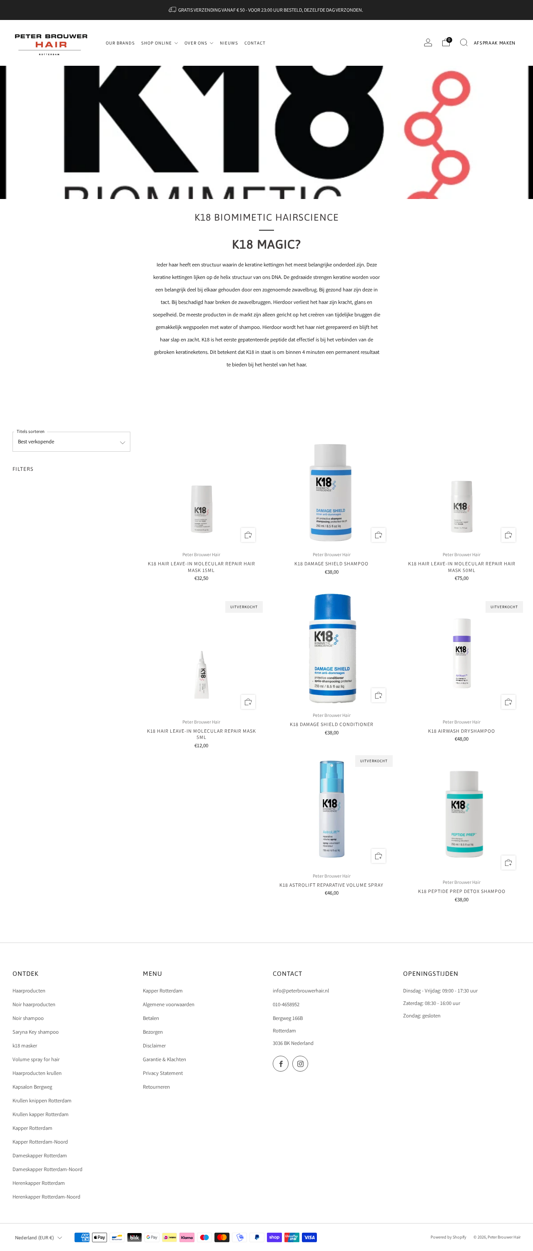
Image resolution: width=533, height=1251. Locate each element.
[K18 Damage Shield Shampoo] (331, 488)
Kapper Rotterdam (32, 1128)
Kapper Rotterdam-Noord (40, 1141)
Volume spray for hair (36, 1059)
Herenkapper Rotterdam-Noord (46, 1196)
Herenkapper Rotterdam (38, 1182)
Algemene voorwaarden (168, 1004)
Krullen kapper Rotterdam (40, 1114)
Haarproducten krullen (37, 1073)
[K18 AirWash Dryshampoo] (461, 655)
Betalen (151, 1018)
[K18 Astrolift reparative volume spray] (331, 809)
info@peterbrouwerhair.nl (301, 990)
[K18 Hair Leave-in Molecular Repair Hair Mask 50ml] (461, 488)
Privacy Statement (163, 1073)
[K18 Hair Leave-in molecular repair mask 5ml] (201, 655)
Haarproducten (28, 990)
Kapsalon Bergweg (32, 1086)
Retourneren (156, 1086)
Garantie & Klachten (164, 1059)
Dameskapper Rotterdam (39, 1155)
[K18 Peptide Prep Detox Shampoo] (461, 815)
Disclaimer (154, 1045)
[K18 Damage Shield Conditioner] (331, 648)
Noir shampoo (28, 1018)
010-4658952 (286, 1004)
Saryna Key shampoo (35, 1031)
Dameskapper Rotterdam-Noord (47, 1169)
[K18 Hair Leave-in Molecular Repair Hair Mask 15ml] (201, 488)
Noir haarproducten (33, 1004)
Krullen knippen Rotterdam (42, 1100)
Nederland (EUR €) (34, 1237)
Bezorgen (153, 1031)
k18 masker (24, 1045)
